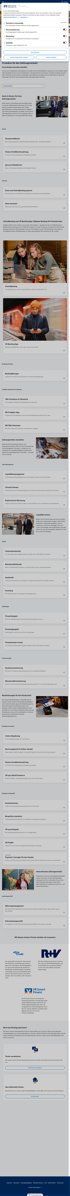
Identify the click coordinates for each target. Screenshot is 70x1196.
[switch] (65, 29)
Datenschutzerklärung (10, 17)
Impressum (23, 17)
